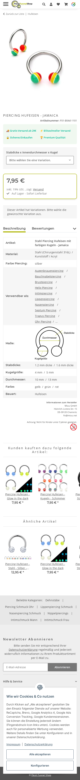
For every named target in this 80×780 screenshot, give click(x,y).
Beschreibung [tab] (14, 228)
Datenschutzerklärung (38, 744)
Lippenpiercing (45, 299)
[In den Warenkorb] (6, 21)
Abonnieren (62, 667)
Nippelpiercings (58, 613)
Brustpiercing (44, 282)
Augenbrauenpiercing (49, 271)
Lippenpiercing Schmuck (57, 607)
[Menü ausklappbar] (5, 2)
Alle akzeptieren (40, 754)
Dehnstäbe (52, 600)
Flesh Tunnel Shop (41, 775)
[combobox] (40, 160)
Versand (38, 189)
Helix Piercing (44, 288)
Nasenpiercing (44, 304)
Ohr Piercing (43, 321)
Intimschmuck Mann (24, 620)
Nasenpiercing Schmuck (25, 613)
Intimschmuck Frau (56, 620)
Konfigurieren (40, 765)
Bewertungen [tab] (43, 228)
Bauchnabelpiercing (48, 276)
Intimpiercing (43, 293)
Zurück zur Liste (15, 14)
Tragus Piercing (45, 316)
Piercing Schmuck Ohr (19, 607)
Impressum (13, 744)
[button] (44, 4)
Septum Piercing (45, 310)
